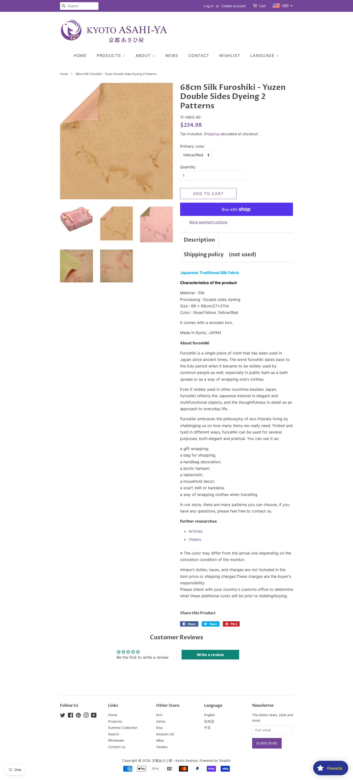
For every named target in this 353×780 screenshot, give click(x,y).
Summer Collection (122, 728)
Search (113, 734)
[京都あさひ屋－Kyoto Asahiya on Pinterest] (78, 716)
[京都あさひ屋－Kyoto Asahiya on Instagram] (86, 716)
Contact (198, 55)
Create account (233, 6)
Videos (195, 539)
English (209, 715)
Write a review (210, 654)
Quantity (187, 167)
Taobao (162, 747)
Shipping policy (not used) (220, 254)
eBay (160, 740)
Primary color (192, 146)
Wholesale (116, 740)
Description (199, 240)
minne (160, 721)
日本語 (209, 721)
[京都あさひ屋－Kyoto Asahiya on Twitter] (62, 716)
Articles (195, 531)
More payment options (208, 222)
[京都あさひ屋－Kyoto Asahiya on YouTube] (94, 716)
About (144, 55)
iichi (159, 715)
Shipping (211, 134)
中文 (207, 728)
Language (263, 55)
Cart (262, 6)
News (171, 55)
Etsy (159, 728)
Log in (208, 6)
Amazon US (165, 734)
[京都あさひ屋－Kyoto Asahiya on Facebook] (70, 716)
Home (80, 55)
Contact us (116, 747)
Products (109, 55)
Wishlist (229, 55)
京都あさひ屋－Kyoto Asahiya (175, 760)
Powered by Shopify (215, 760)
